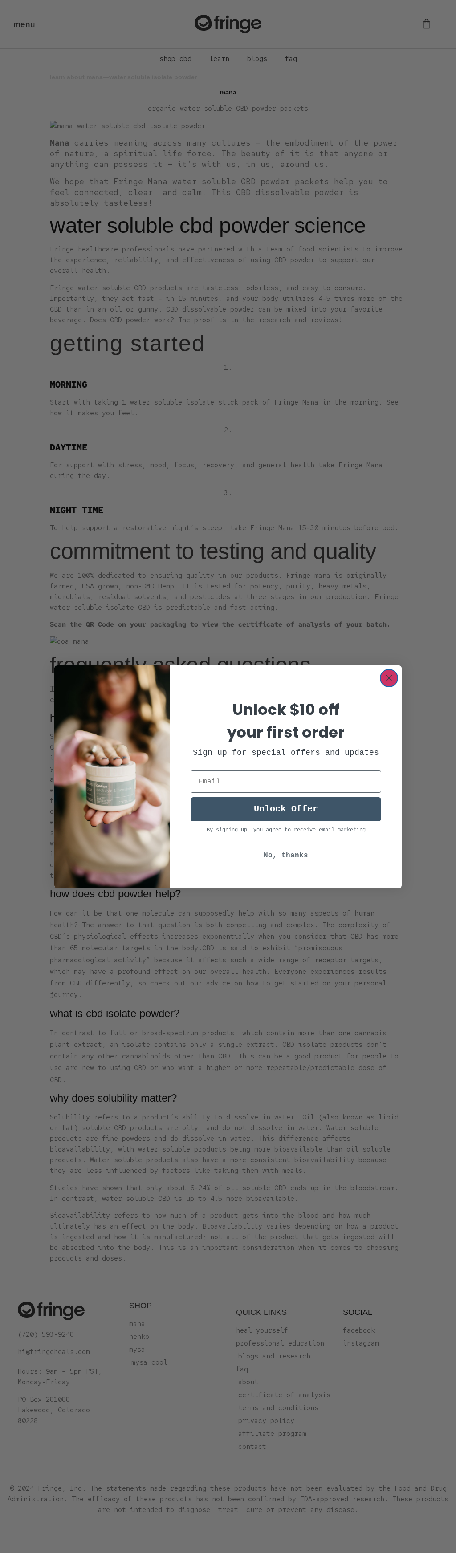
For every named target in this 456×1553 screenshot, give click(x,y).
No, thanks (286, 856)
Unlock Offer (286, 809)
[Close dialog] (389, 678)
